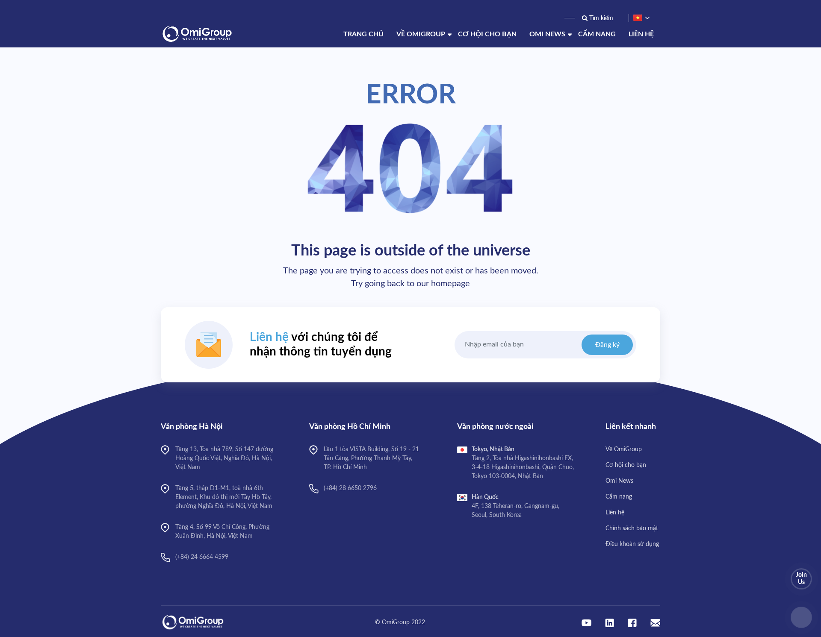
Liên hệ (641, 34)
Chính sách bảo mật (631, 528)
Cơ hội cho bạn (487, 34)
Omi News (547, 34)
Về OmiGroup (420, 34)
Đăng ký (607, 344)
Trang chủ (363, 34)
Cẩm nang (597, 34)
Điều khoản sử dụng (632, 544)
